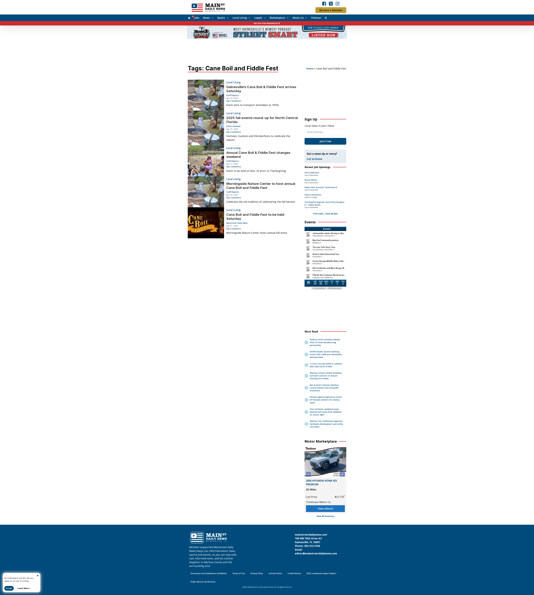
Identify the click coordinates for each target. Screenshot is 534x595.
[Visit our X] (331, 3)
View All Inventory (325, 516)
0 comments (235, 101)
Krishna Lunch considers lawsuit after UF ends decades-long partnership (325, 342)
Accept (9, 588)
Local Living (240, 17)
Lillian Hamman (233, 126)
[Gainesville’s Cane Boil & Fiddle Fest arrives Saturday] (206, 95)
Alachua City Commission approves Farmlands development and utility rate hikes (326, 424)
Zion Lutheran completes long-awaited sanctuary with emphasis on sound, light (326, 412)
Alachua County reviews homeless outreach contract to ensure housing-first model (326, 376)
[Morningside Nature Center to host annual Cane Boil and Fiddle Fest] (206, 191)
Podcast (316, 17)
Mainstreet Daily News (237, 223)
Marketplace (277, 17)
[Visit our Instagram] (337, 3)
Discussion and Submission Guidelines (209, 573)
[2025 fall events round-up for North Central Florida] (206, 128)
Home (310, 68)
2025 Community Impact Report (321, 573)
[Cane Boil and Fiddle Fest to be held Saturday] (206, 222)
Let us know (314, 159)
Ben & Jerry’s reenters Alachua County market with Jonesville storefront (324, 388)
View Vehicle (325, 508)
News (206, 17)
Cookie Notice (294, 573)
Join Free (325, 141)
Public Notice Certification (203, 582)
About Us (298, 17)
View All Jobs (331, 213)
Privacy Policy (256, 573)
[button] (308, 474)
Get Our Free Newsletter (266, 23)
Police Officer (311, 180)
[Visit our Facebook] (324, 3)
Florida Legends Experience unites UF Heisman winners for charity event (326, 400)
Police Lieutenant (313, 195)
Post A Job (318, 213)
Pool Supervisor (312, 172)
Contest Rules (275, 573)
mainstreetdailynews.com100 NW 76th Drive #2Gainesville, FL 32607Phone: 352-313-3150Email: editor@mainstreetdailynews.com (316, 544)
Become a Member (330, 10)
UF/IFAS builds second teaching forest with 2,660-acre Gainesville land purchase (326, 354)
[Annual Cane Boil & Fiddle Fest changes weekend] (206, 160)
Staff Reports (232, 95)
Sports (221, 17)
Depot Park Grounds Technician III (321, 187)
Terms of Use (238, 573)
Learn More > (24, 588)
